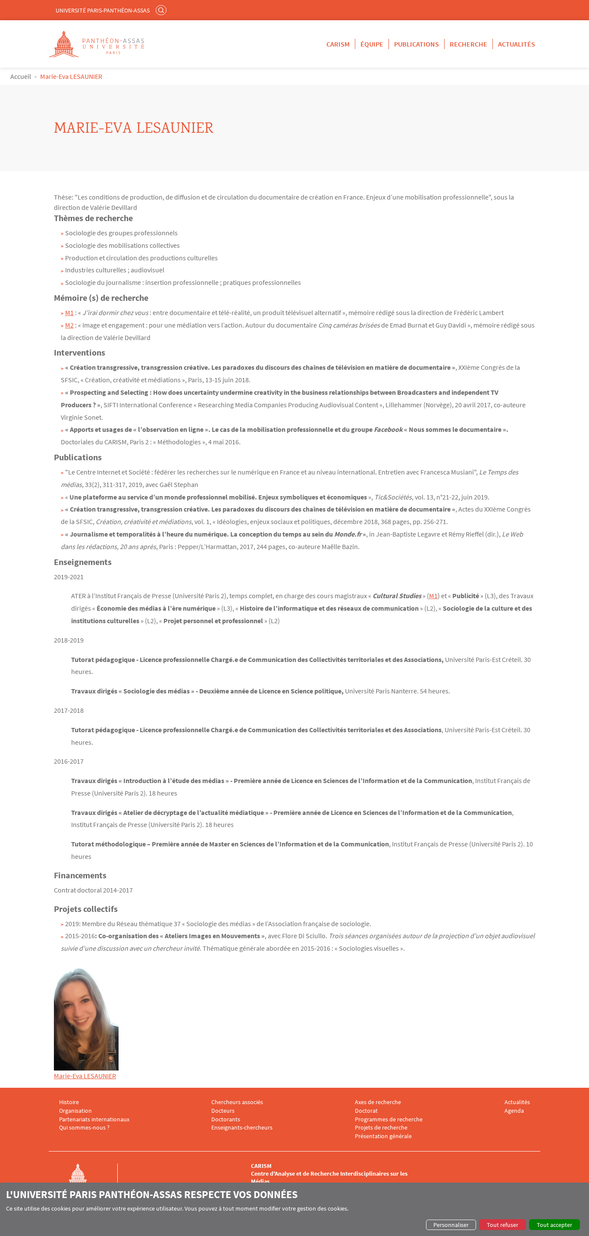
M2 (69, 325)
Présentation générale (383, 1136)
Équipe (371, 44)
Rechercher (162, 10)
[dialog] (294, 1209)
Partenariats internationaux (94, 1119)
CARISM (338, 44)
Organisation (75, 1110)
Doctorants (225, 1119)
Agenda (514, 1110)
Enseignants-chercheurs (242, 1127)
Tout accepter (554, 1225)
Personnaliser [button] (451, 1225)
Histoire (69, 1102)
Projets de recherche (381, 1127)
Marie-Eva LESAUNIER (85, 1075)
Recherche (468, 44)
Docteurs (223, 1110)
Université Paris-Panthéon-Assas (103, 10)
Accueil (20, 76)
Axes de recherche (378, 1102)
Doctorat (366, 1110)
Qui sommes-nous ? (84, 1127)
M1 (69, 312)
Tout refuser (502, 1225)
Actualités (516, 44)
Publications (416, 44)
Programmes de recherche (389, 1119)
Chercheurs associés (237, 1102)
